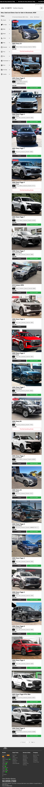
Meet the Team (36, 755)
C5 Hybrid (4, 774)
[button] (41, 8)
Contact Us (35, 757)
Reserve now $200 (34, 87)
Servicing (25, 755)
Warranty (25, 759)
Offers (14, 756)
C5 (2, 773)
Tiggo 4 (3, 757)
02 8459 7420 (39, 4)
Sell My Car (15, 760)
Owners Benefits (16, 763)
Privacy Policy (36, 762)
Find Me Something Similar (27, 51)
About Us (35, 756)
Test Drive (15, 762)
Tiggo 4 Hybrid (5, 759)
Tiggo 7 (3, 760)
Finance (19, 87)
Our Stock (15, 755)
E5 (2, 775)
